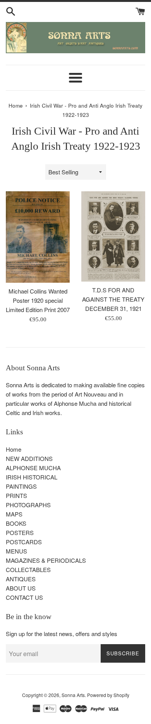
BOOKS (16, 523)
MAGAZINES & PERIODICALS (46, 560)
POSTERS (20, 532)
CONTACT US (24, 597)
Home (13, 449)
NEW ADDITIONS (29, 458)
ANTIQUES (21, 579)
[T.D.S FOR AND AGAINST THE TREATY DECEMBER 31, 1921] (113, 236)
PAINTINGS (21, 486)
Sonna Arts (73, 695)
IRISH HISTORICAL (31, 477)
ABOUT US (21, 588)
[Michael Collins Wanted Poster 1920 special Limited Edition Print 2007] (38, 236)
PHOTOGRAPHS (28, 505)
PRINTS (16, 495)
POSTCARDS (24, 542)
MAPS (14, 514)
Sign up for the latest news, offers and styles (61, 633)
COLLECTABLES (28, 569)
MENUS (16, 551)
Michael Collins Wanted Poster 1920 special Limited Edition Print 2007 (38, 300)
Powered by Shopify (108, 695)
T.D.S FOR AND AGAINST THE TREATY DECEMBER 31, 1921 (113, 299)
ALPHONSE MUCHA (33, 468)
